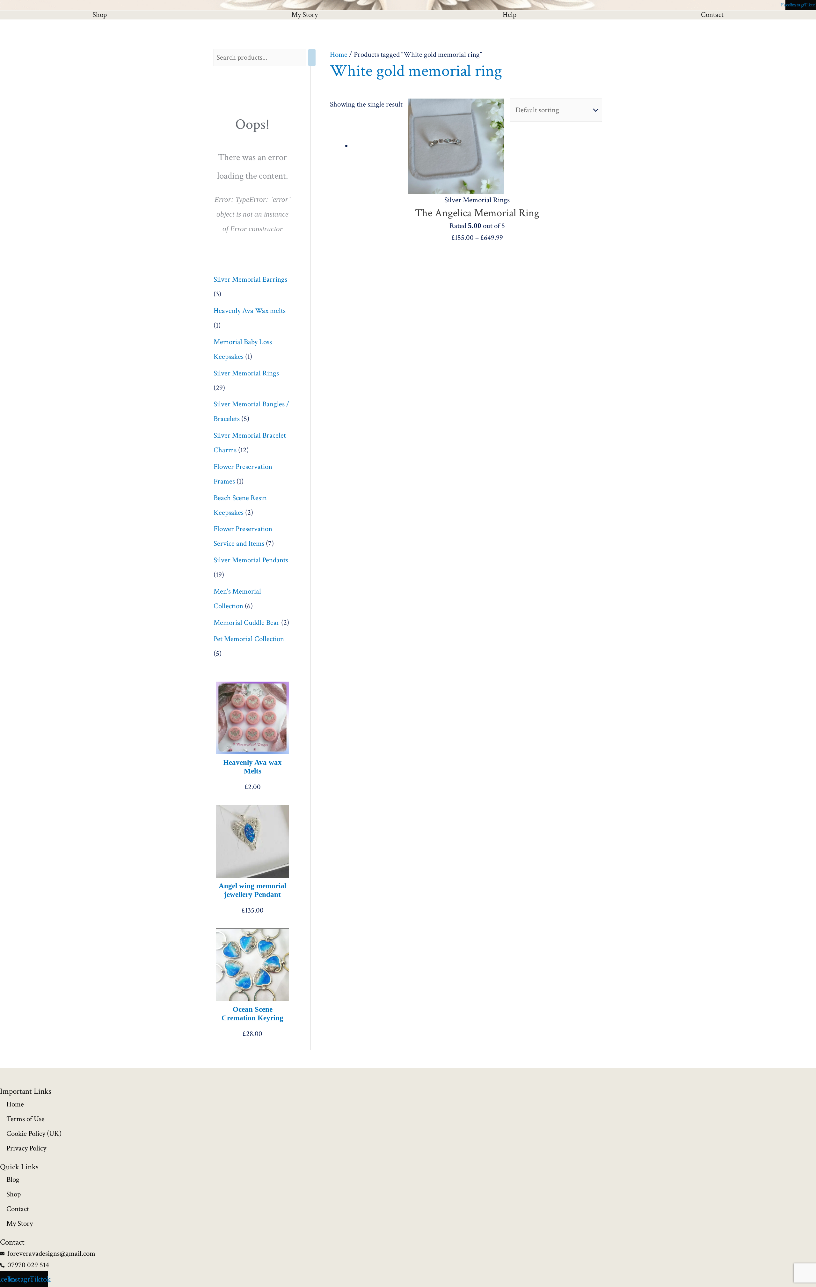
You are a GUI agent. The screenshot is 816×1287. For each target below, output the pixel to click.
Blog (12, 1179)
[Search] (312, 57)
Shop (99, 15)
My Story (304, 15)
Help (509, 15)
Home (338, 54)
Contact (17, 1209)
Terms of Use (25, 1119)
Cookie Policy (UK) (34, 1133)
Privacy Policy (26, 1148)
